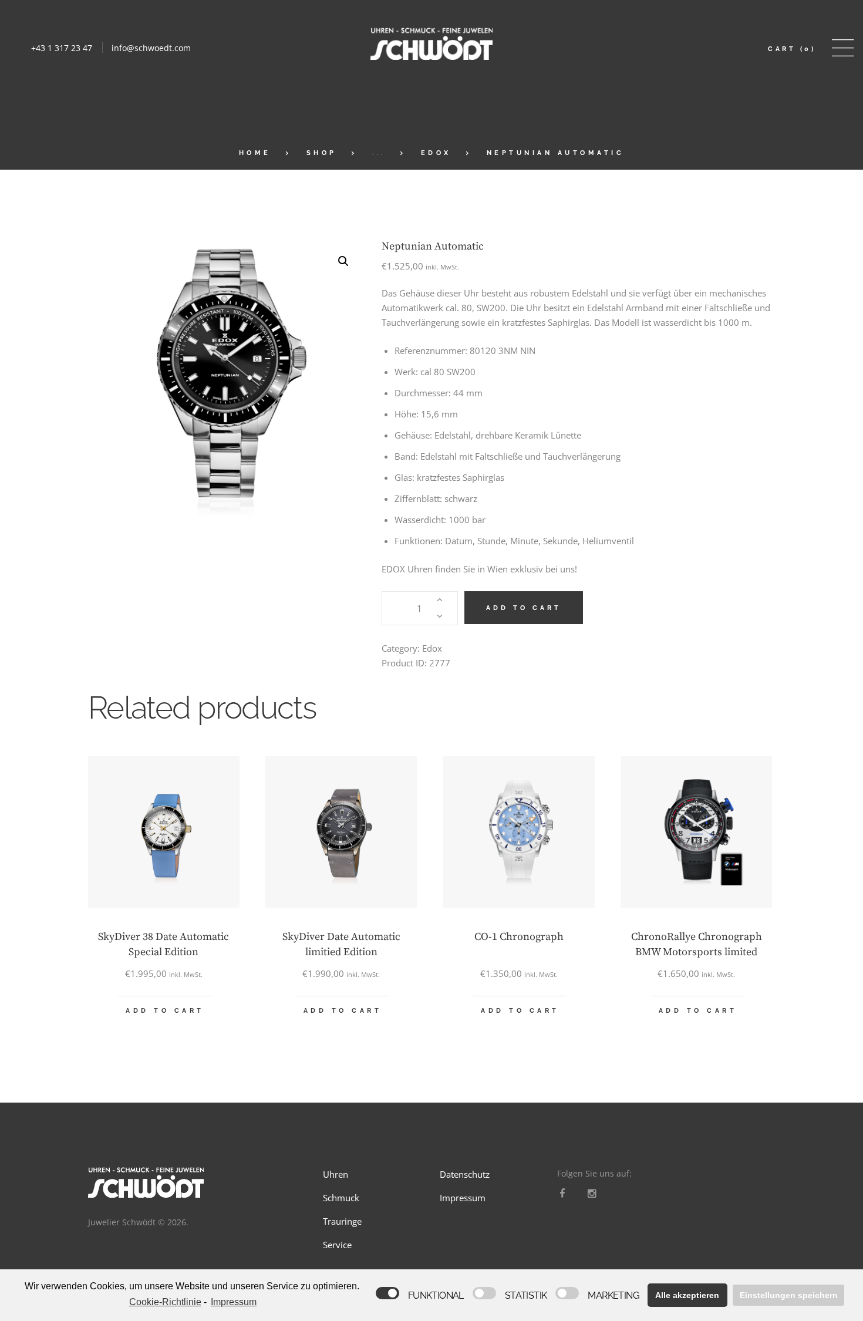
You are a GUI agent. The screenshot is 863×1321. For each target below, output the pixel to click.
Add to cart (523, 608)
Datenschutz (465, 1174)
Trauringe (342, 1221)
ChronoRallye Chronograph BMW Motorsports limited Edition (696, 952)
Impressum (463, 1198)
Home (255, 153)
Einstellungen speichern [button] (789, 1295)
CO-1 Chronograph (519, 936)
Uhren (335, 1174)
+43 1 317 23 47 (61, 47)
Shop (321, 153)
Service (337, 1245)
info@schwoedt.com (151, 47)
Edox (436, 153)
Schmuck (341, 1198)
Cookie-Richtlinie (165, 1302)
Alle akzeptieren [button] (687, 1295)
